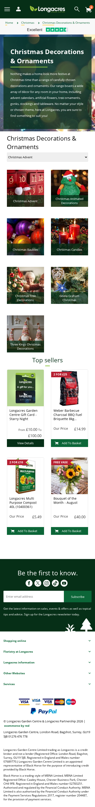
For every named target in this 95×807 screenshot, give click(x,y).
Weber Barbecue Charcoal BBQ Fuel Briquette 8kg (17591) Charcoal (67, 416)
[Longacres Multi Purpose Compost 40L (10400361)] (25, 476)
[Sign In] (17, 9)
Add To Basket (71, 443)
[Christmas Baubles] (25, 236)
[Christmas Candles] (69, 236)
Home (9, 23)
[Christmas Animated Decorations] (69, 188)
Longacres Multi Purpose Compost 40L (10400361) (23, 502)
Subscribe (77, 597)
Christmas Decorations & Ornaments (66, 23)
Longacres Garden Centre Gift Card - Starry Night (23, 414)
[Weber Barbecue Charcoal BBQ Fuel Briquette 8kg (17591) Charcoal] (69, 388)
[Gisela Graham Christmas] (69, 285)
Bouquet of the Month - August (65, 500)
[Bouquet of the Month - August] (69, 476)
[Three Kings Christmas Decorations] (25, 333)
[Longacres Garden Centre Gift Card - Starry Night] (25, 388)
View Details (25, 443)
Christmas (27, 23)
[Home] (47, 9)
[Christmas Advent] (25, 188)
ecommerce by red (17, 726)
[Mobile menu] (7, 9)
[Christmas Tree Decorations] (25, 285)
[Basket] (87, 8)
